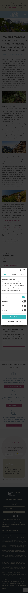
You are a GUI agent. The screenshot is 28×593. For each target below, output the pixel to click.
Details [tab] (14, 274)
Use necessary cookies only (14, 321)
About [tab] (23, 274)
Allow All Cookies (14, 316)
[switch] (24, 301)
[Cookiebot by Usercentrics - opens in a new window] (20, 270)
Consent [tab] (5, 274)
